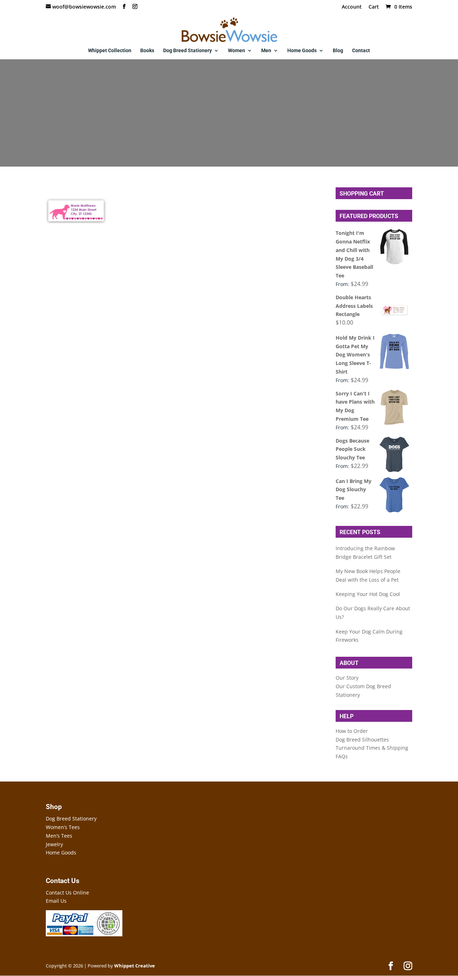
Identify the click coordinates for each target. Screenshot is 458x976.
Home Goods (302, 50)
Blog (338, 50)
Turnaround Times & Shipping (372, 747)
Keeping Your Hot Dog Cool (368, 594)
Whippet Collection (109, 50)
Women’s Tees (63, 827)
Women (236, 50)
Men (266, 50)
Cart (374, 7)
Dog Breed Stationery (187, 50)
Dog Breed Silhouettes (362, 739)
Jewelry (54, 844)
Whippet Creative (134, 965)
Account (352, 7)
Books (147, 50)
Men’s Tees (59, 835)
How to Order (352, 731)
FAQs (342, 756)
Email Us (56, 900)
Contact (361, 50)
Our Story (347, 677)
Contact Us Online (67, 892)
